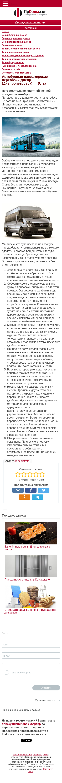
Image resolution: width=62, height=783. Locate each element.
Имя (5, 644)
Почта (6, 655)
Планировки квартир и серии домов (30, 754)
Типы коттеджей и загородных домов (23, 55)
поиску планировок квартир (21, 724)
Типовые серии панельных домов (21, 48)
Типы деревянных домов (16, 52)
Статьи (5, 31)
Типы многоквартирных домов (19, 59)
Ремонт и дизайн (11, 69)
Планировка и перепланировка (19, 66)
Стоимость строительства (16, 72)
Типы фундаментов (13, 62)
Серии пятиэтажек (12, 45)
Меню (13, 4)
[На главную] (31, 12)
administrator (22, 461)
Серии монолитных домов (16, 42)
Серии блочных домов (14, 35)
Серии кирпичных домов (16, 38)
